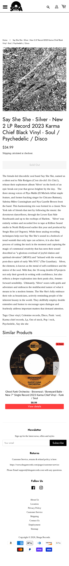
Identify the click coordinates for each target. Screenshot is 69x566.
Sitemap (34, 529)
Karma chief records (13, 319)
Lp (26, 319)
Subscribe (58, 443)
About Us (34, 500)
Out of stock (35, 319)
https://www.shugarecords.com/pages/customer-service (34, 465)
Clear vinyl (14, 315)
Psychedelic (9, 323)
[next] (58, 368)
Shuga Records (43, 537)
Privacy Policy (34, 508)
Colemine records (31, 315)
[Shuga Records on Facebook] (33, 488)
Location (34, 504)
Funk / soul (54, 315)
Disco (44, 315)
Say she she (22, 323)
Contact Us (34, 520)
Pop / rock (49, 319)
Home (5, 40)
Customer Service (35, 512)
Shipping (7, 153)
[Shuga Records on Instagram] (41, 488)
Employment (34, 525)
